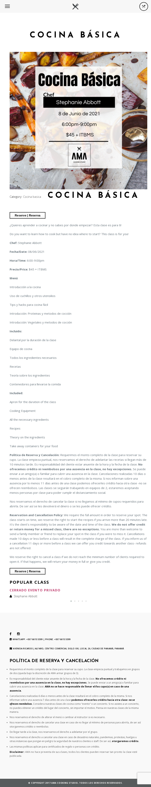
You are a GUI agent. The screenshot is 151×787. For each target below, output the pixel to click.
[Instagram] (18, 634)
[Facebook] (10, 634)
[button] (71, 601)
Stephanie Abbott (25, 596)
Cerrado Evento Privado (35, 590)
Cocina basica (32, 197)
